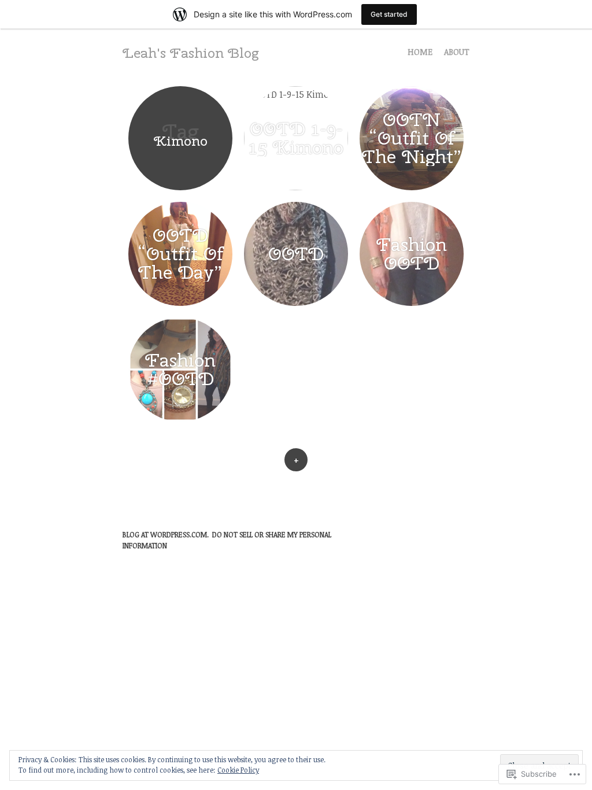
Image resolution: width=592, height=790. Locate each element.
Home (420, 51)
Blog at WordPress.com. (166, 534)
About (456, 51)
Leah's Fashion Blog (190, 52)
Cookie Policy (238, 769)
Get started (389, 14)
